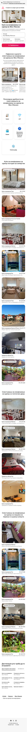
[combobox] (13, 35)
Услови (17, 724)
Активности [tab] (21, 668)
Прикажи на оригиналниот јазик (17, 3)
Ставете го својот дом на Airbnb (15, 8)
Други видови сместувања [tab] (8, 668)
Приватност (11, 724)
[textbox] (7, 41)
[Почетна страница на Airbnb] (3, 7)
